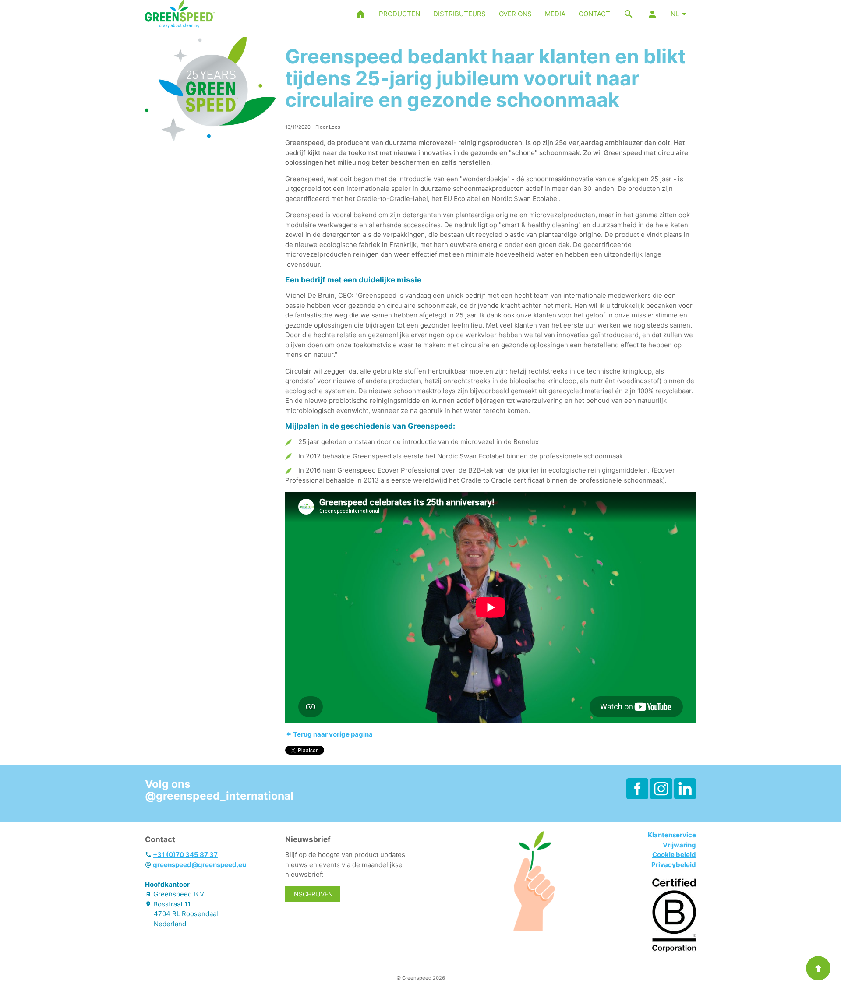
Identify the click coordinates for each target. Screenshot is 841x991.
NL (675, 14)
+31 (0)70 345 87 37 (185, 854)
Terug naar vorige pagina (332, 734)
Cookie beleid (674, 854)
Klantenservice (672, 835)
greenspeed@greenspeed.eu (199, 865)
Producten (399, 14)
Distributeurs (459, 14)
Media (555, 14)
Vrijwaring (679, 845)
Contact (594, 14)
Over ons (515, 14)
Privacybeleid (673, 865)
